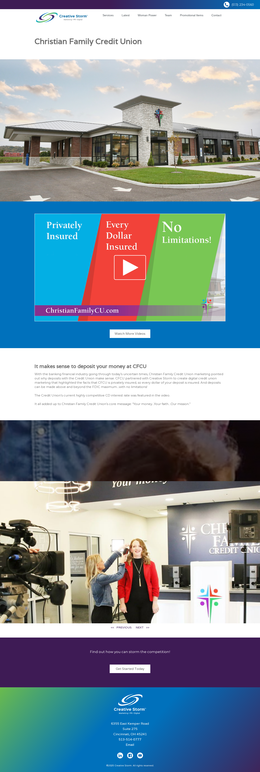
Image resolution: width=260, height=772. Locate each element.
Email (130, 745)
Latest (126, 15)
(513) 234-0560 (243, 4)
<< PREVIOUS (121, 627)
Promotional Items (191, 15)
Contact (216, 15)
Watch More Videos (130, 333)
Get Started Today (130, 669)
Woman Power (147, 15)
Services (108, 15)
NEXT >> (142, 627)
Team (168, 15)
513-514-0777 (130, 739)
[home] (62, 16)
